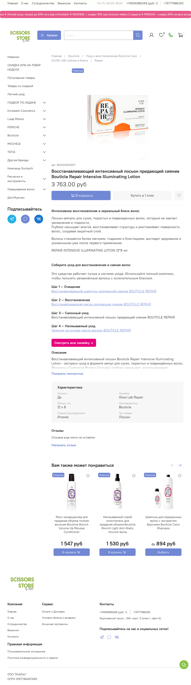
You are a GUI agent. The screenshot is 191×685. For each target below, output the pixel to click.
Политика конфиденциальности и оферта (32, 657)
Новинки (13, 57)
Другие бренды (18, 160)
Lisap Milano (15, 119)
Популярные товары (21, 78)
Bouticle (73, 56)
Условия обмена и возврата (58, 617)
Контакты (80, 3)
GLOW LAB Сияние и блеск (69, 60)
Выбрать (163, 552)
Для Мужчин (15, 197)
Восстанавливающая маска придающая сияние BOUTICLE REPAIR (101, 304)
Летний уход (16, 94)
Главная (12, 3)
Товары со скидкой (20, 86)
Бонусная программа (55, 624)
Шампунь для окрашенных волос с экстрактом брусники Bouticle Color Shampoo (163, 522)
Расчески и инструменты (16, 179)
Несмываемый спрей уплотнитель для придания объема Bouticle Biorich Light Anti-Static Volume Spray (117, 524)
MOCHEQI (14, 144)
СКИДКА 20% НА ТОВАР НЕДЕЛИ (24, 67)
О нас (25, 3)
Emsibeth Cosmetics (21, 111)
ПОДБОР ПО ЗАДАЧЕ (21, 102)
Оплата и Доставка (53, 611)
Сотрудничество (43, 3)
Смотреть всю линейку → (73, 343)
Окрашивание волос (21, 189)
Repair (99, 60)
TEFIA (11, 152)
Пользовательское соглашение (26, 651)
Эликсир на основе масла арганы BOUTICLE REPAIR (91, 330)
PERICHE (13, 127)
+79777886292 (174, 3)
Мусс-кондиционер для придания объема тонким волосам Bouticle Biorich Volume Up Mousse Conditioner (71, 524)
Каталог (52, 35)
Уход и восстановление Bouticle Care (111, 56)
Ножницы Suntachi (20, 168)
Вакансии (64, 3)
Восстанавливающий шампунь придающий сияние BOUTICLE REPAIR (103, 291)
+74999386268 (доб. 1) (142, 3)
